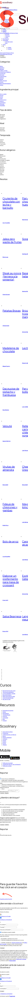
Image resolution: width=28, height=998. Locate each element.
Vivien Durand (6, 294)
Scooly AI (5, 716)
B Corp (4, 743)
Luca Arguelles (6, 556)
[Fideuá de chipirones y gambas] (12, 499)
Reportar (6, 793)
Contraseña (3, 988)
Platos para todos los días (9, 696)
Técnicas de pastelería (8, 692)
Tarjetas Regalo (6, 715)
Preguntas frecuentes (8, 710)
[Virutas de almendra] (12, 461)
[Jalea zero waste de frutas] (12, 234)
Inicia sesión (12, 960)
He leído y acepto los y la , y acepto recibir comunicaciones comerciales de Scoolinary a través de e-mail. (13, 944)
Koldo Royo (5, 525)
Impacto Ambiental (7, 737)
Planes (4, 712)
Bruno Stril (5, 631)
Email (1, 986)
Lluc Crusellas (6, 223)
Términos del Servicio (17, 942)
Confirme (6, 824)
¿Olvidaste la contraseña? (6, 993)
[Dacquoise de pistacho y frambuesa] (12, 383)
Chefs (4, 44)
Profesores (5, 733)
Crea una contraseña (5, 929)
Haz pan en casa (6, 699)
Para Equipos (6, 39)
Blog (4, 719)
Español (4, 30)
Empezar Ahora (13, 10)
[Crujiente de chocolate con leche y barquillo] (12, 193)
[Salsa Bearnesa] (12, 611)
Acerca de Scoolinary (8, 732)
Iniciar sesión (3, 53)
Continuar (2, 948)
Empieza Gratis (14, 33)
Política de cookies (7, 766)
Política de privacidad (8, 763)
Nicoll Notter (6, 410)
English (9, 47)
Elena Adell (5, 485)
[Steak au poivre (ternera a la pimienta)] (12, 268)
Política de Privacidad (21, 959)
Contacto (5, 739)
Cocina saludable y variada (9, 693)
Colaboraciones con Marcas (9, 734)
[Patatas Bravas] (12, 305)
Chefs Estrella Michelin (8, 698)
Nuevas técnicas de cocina (9, 690)
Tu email (2, 927)
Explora (4, 31)
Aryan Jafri (5, 600)
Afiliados (5, 744)
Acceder (2, 991)
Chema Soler (6, 325)
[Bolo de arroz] (12, 536)
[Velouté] (12, 421)
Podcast (5, 720)
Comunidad (5, 40)
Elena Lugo (5, 257)
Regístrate (12, 996)
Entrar (1, 33)
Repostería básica (7, 695)
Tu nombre (3, 924)
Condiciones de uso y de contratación (12, 764)
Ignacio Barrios (6, 441)
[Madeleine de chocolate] (12, 343)
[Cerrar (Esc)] (0, 802)
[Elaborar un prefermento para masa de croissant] (12, 571)
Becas (4, 736)
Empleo (4, 742)
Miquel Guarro (6, 366)
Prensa (4, 740)
